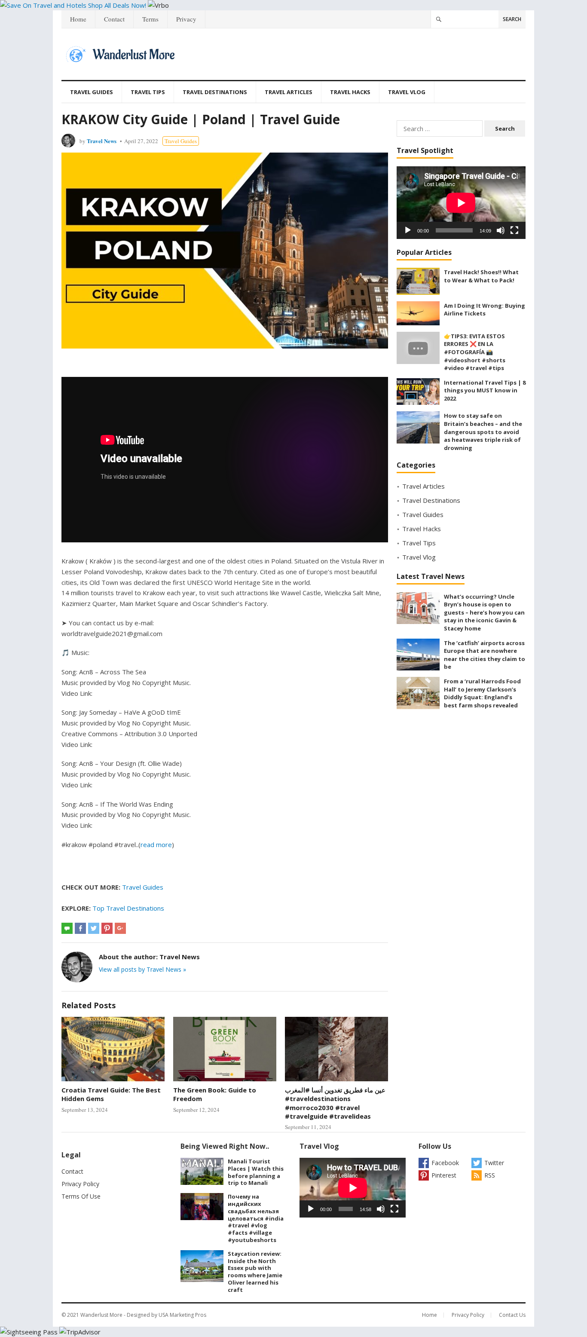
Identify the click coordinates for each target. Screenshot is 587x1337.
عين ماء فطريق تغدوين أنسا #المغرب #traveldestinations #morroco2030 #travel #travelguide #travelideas (335, 1103)
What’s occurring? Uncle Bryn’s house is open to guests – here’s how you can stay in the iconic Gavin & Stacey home (484, 612)
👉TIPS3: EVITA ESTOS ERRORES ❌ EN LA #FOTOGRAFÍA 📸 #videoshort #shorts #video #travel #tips (474, 352)
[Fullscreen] (514, 230)
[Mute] (500, 230)
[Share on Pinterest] (107, 928)
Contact (114, 19)
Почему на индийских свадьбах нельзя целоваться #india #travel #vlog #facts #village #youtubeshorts (256, 1218)
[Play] (408, 230)
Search (512, 19)
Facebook (445, 1163)
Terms (150, 19)
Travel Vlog (406, 92)
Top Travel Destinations (128, 908)
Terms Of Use (81, 1196)
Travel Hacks (350, 92)
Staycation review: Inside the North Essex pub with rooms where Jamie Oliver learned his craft (255, 1272)
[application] (461, 202)
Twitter (494, 1163)
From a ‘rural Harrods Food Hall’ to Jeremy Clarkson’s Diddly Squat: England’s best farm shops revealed (482, 693)
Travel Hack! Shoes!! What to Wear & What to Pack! (481, 276)
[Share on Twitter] (93, 928)
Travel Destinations (215, 92)
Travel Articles (288, 92)
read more (156, 844)
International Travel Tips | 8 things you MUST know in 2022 (485, 390)
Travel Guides (91, 92)
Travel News (101, 141)
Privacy (186, 19)
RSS (489, 1175)
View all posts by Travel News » (142, 969)
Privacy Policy (80, 1184)
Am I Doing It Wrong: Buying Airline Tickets (484, 310)
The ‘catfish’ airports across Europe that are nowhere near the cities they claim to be (484, 655)
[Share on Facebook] (80, 928)
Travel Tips (148, 92)
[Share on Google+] (120, 928)
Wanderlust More (101, 1315)
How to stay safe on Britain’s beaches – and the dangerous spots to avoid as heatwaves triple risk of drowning (483, 431)
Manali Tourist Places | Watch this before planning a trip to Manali (256, 1172)
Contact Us (512, 1315)
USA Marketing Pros (182, 1315)
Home (78, 19)
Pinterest (443, 1175)
